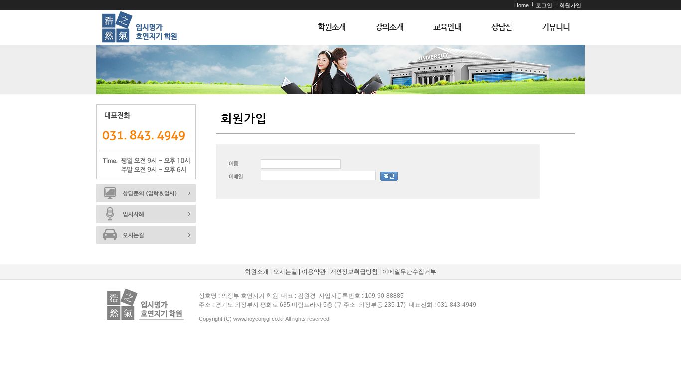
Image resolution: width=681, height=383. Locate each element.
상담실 (501, 27)
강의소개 (389, 27)
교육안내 (447, 27)
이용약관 (314, 271)
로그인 (544, 5)
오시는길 (285, 271)
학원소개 (331, 27)
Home (521, 5)
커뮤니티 (556, 27)
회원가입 (570, 5)
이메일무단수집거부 (409, 271)
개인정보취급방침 (354, 271)
